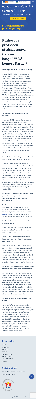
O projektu (5, 347)
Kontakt (4, 361)
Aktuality (5, 349)
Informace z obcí (7, 354)
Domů (4, 345)
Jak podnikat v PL (7, 359)
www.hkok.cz (6, 214)
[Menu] (33, 2)
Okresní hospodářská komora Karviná (14, 372)
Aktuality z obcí (7, 356)
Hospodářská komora (8, 374)
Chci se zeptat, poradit (18, 18)
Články (4, 352)
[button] (31, 376)
